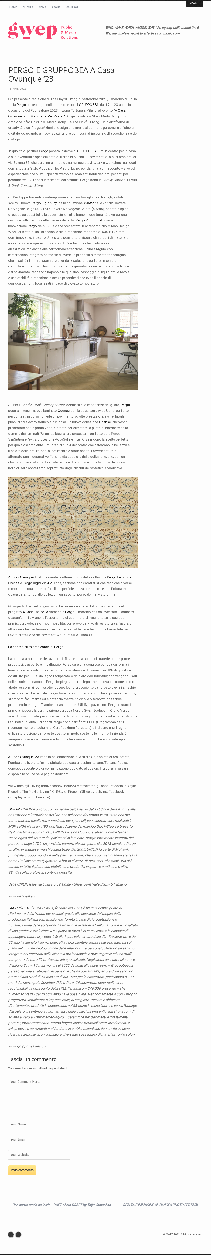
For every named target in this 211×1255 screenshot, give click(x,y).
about (56, 7)
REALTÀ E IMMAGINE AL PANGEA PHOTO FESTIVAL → (163, 1205)
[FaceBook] (12, 1234)
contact (72, 7)
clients (28, 7)
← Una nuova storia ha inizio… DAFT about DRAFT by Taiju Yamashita (59, 1205)
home (13, 7)
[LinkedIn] (19, 1234)
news (42, 7)
